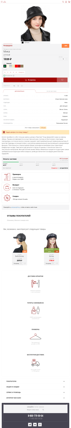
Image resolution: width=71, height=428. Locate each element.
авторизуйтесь (15, 207)
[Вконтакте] (14, 86)
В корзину (32, 80)
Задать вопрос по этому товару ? (17, 132)
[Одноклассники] (18, 86)
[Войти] (66, 2)
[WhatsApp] (22, 86)
